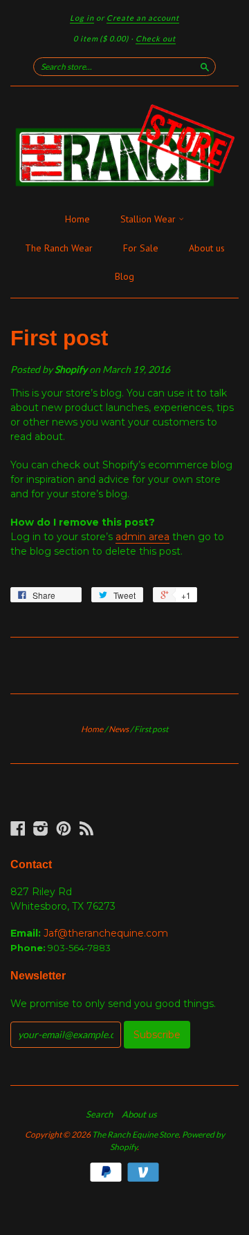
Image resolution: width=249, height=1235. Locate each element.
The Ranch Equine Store (135, 1134)
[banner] (124, 145)
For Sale (140, 248)
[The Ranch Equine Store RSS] (86, 828)
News (119, 729)
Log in (82, 17)
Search (99, 1114)
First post (59, 338)
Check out (156, 38)
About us (207, 248)
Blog (124, 276)
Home (77, 219)
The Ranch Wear (59, 248)
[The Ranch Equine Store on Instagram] (40, 828)
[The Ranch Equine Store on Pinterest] (63, 828)
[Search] (205, 66)
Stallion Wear (149, 219)
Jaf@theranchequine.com (106, 933)
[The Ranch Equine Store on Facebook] (18, 828)
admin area (142, 536)
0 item (101, 38)
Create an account (143, 17)
